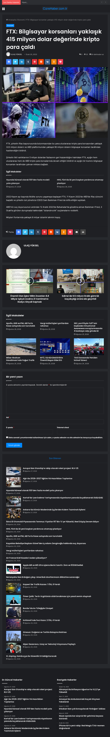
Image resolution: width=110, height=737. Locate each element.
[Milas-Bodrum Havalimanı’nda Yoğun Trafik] (21, 346)
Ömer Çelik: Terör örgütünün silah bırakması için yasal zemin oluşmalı (57, 596)
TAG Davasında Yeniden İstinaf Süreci (85, 359)
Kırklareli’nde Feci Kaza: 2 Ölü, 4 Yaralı (41, 620)
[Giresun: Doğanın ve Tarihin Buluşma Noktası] (13, 636)
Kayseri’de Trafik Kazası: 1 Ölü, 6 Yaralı (41, 584)
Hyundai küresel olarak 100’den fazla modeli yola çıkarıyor (46, 2)
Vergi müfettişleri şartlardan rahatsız (54, 324)
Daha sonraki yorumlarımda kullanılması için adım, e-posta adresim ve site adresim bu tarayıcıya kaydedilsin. (55, 437)
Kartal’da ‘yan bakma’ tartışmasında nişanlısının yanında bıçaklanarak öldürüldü (63, 497)
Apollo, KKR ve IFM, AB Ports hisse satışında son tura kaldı (20, 324)
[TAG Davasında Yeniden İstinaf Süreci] (89, 346)
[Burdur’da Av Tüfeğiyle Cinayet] (13, 612)
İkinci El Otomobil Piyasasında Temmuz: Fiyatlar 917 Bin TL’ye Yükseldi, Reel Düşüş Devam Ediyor (52, 521)
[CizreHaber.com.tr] (55, 8)
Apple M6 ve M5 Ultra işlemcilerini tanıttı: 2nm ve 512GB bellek (53, 565)
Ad (8, 417)
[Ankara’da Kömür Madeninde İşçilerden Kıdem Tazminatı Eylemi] (13, 513)
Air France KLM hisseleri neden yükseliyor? (26, 558)
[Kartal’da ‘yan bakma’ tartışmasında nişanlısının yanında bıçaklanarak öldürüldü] (13, 501)
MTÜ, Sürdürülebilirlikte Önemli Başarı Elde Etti (51, 359)
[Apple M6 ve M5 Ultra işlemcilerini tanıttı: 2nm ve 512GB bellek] (13, 569)
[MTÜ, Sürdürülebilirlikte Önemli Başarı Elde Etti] (55, 346)
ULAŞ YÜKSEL (16, 54)
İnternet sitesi (63, 427)
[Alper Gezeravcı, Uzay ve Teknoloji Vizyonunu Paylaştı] (13, 648)
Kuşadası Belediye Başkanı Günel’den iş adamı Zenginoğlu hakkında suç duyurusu (46, 543)
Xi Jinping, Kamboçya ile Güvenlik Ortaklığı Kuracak (31, 656)
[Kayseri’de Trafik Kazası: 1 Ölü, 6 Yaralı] (13, 588)
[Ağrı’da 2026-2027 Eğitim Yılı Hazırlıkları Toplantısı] (13, 482)
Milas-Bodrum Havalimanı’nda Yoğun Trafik (20, 359)
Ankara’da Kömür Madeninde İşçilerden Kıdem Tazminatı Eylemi (54, 509)
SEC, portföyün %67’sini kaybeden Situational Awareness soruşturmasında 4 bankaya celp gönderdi (88, 327)
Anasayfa (12, 20)
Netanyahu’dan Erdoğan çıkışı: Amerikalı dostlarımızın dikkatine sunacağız (42, 577)
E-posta (10, 427)
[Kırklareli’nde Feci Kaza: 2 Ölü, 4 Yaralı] (13, 624)
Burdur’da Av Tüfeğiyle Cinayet (38, 608)
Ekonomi (21, 20)
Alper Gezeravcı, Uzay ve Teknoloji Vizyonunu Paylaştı (49, 644)
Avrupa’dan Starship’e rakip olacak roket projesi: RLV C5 (50, 468)
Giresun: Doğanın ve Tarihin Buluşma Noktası (45, 632)
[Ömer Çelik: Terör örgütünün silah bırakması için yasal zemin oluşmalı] (13, 600)
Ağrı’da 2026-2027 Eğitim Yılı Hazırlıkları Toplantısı (47, 478)
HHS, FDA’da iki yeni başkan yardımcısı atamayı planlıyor (34, 529)
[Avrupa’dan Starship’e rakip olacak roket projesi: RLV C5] (13, 471)
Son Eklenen (55, 458)
